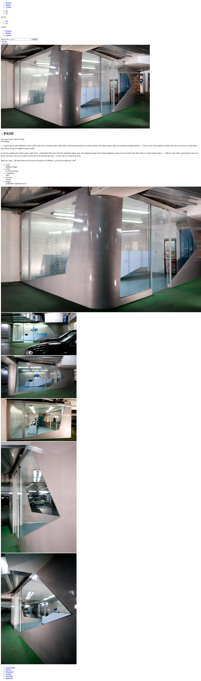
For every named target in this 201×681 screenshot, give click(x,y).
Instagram (9, 678)
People (8, 5)
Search (3, 17)
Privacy (8, 670)
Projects (8, 3)
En (7, 13)
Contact (8, 7)
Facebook (9, 676)
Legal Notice (10, 668)
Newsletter (9, 672)
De (7, 11)
